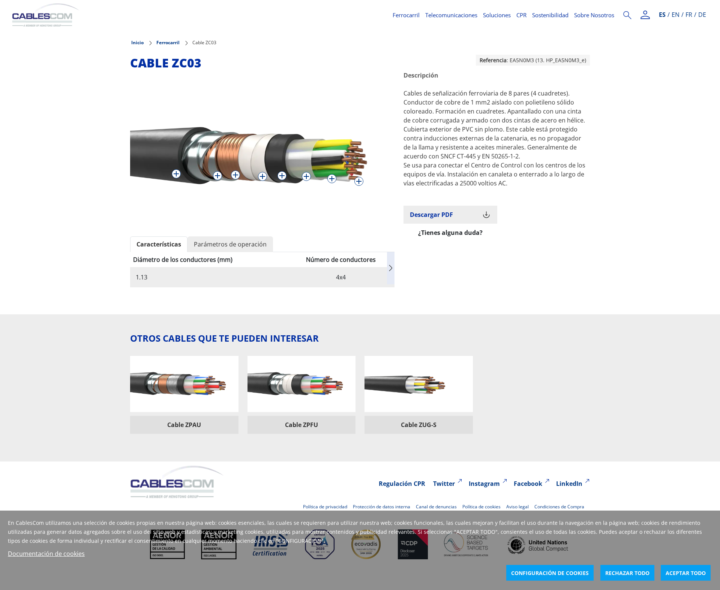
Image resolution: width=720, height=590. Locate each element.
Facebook (528, 483)
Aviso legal (517, 506)
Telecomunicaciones (451, 15)
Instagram (484, 483)
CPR (521, 15)
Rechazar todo (627, 573)
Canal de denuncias (436, 506)
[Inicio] (198, 15)
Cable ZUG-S (418, 425)
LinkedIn (569, 483)
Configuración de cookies (550, 573)
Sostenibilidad (550, 15)
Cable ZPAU (184, 425)
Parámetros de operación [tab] (230, 244)
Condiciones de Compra (559, 506)
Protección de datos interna (381, 506)
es (662, 14)
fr (689, 14)
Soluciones (497, 15)
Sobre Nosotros (594, 15)
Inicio (137, 42)
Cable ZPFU (301, 425)
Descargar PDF (431, 215)
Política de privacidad (325, 506)
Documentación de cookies (46, 554)
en (676, 14)
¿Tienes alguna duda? (450, 233)
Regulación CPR (402, 483)
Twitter (444, 483)
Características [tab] (158, 244)
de (702, 14)
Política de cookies (481, 506)
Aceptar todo (686, 573)
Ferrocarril (406, 15)
